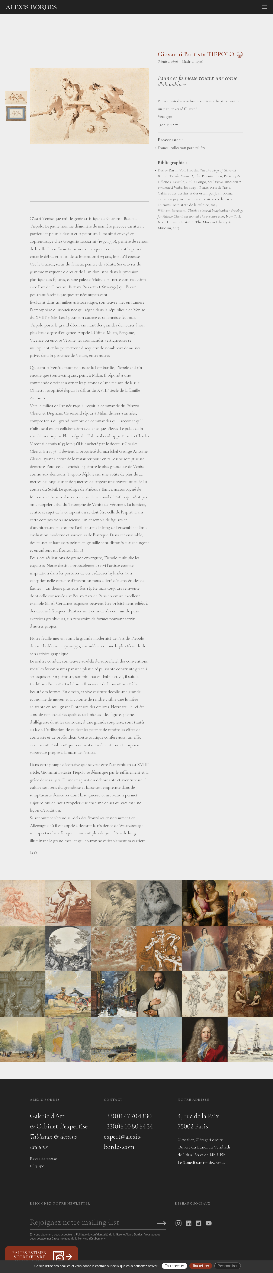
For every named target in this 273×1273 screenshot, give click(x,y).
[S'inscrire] (161, 1223)
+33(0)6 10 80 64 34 (128, 1126)
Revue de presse (43, 1158)
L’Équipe (37, 1165)
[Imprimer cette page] (239, 57)
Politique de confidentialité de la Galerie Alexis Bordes (109, 1234)
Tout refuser (201, 1266)
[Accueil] (67, 7)
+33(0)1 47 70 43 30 (128, 1116)
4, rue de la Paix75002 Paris (198, 1121)
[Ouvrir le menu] (265, 7)
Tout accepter (174, 1266)
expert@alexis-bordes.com (123, 1141)
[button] (16, 103)
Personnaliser (227, 1266)
